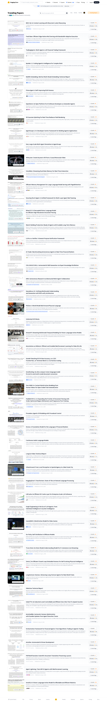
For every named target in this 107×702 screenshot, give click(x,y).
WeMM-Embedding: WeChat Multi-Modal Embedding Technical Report (48, 77)
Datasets (55, 2)
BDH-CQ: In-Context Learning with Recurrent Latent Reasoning (46, 23)
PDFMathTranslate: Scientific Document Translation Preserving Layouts (48, 656)
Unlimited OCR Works (32, 319)
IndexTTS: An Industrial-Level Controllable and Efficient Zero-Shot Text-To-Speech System (54, 602)
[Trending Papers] (84, 12)
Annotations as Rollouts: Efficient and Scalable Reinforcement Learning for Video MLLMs (54, 346)
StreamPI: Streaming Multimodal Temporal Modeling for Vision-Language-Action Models (54, 333)
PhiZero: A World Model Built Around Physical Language (43, 306)
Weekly (75, 12)
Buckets (71, 2)
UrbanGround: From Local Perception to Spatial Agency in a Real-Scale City (49, 467)
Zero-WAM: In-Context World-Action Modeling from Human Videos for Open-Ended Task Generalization (42, 386)
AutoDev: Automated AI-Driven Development (40, 642)
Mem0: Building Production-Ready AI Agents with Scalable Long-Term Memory (50, 225)
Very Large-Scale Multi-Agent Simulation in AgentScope (43, 144)
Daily (71, 12)
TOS (23, 699)
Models (48, 2)
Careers (48, 699)
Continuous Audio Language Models (37, 440)
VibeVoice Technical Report (34, 588)
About (39, 699)
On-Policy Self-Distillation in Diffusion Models (40, 534)
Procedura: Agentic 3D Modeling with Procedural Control (43, 413)
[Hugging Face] (56, 699)
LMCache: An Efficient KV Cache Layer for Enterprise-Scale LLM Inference (49, 494)
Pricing (83, 2)
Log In (91, 2)
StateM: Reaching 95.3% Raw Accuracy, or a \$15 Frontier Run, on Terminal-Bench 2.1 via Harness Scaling (43, 360)
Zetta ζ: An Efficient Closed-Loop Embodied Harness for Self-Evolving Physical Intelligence (54, 561)
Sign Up (96, 2)
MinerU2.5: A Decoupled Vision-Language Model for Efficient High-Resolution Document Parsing (41, 211)
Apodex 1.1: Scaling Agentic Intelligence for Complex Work (44, 63)
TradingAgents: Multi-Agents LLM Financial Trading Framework (46, 50)
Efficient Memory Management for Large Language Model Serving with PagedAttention (53, 184)
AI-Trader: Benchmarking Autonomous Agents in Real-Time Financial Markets (50, 252)
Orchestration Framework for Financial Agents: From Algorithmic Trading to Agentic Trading (55, 629)
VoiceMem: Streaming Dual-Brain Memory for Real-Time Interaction (47, 171)
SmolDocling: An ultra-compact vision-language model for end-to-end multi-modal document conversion (43, 373)
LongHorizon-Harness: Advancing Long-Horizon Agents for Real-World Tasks (50, 575)
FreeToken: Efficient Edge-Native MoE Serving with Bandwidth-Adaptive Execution (52, 36)
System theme (13, 699)
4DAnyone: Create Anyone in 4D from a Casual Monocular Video (45, 157)
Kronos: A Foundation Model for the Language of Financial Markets (47, 427)
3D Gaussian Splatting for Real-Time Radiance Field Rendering (45, 117)
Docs (78, 2)
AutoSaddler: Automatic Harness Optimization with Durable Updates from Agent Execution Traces (42, 615)
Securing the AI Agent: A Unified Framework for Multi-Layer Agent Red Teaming (51, 198)
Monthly (80, 12)
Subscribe (67, 6)
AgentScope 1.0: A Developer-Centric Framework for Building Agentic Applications (51, 131)
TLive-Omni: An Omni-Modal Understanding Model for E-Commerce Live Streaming (52, 548)
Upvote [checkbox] (94, 22)
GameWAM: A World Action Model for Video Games (41, 521)
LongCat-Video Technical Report (36, 454)
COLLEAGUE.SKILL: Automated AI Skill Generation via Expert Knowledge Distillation (52, 265)
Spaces (62, 2)
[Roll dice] (67, 13)
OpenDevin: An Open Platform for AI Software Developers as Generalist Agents (50, 104)
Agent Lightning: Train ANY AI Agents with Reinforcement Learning (47, 669)
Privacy (31, 699)
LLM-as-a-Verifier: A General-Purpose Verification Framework (45, 238)
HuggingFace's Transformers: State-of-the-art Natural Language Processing (50, 481)
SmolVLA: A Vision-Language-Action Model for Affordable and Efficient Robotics (51, 683)
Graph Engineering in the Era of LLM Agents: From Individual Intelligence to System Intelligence (41, 508)
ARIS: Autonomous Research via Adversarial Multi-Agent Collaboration (48, 279)
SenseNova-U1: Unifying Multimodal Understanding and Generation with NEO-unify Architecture (42, 292)
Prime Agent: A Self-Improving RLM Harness (40, 90)
